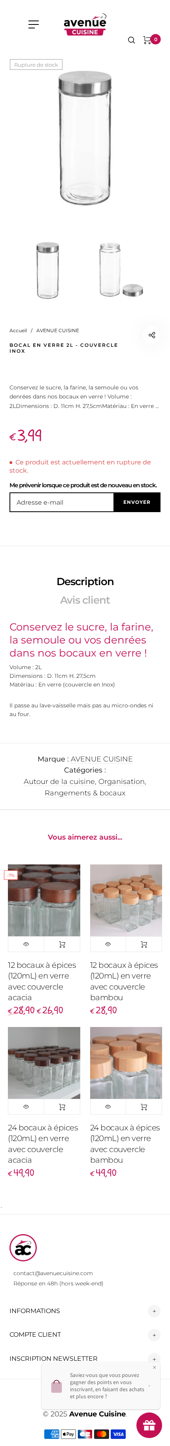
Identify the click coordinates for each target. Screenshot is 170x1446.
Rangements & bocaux (85, 793)
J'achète (62, 944)
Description (85, 581)
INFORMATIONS (34, 1311)
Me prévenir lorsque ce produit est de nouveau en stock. (83, 485)
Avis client (85, 600)
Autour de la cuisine (59, 781)
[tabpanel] (85, 134)
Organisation (121, 781)
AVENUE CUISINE (102, 759)
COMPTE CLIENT (35, 1334)
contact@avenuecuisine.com (53, 1273)
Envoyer (137, 502)
